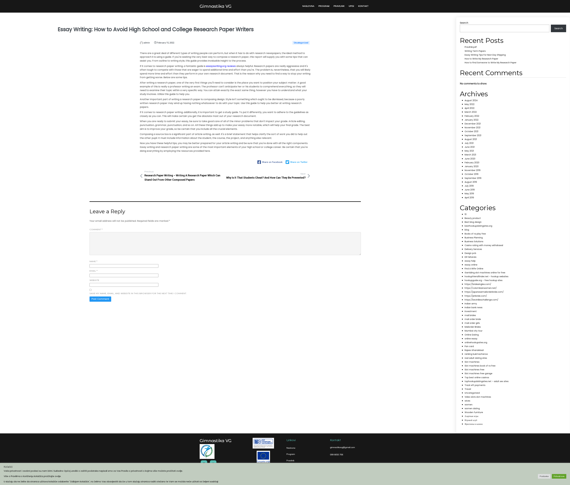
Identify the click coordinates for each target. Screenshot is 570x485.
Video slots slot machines (478, 396)
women (468, 404)
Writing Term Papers (475, 51)
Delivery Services (473, 249)
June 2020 (470, 158)
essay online (471, 264)
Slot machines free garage (478, 373)
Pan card (469, 346)
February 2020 (472, 162)
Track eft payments (475, 385)
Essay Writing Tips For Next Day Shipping (485, 54)
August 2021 (471, 139)
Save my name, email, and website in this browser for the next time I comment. (138, 293)
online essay (471, 338)
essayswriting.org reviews (221, 66)
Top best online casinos (477, 377)
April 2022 (469, 108)
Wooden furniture (474, 412)
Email (94, 271)
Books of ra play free (475, 233)
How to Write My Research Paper (481, 58)
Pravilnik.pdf (471, 47)
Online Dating (472, 334)
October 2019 (471, 174)
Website (94, 280)
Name (93, 261)
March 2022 (471, 111)
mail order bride (473, 319)
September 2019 (473, 178)
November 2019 (472, 170)
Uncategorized (301, 43)
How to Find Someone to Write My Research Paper (490, 62)
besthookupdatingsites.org (478, 225)
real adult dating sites (476, 358)
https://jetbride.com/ (476, 295)
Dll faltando (470, 257)
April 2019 (469, 197)
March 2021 (470, 154)
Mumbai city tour (473, 330)
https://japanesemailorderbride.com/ (484, 291)
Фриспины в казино (474, 424)
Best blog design (473, 222)
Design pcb (470, 253)
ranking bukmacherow (476, 354)
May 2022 (469, 104)
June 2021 (470, 147)
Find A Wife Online (474, 268)
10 (466, 214)
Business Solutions (474, 241)
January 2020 (472, 166)
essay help (470, 260)
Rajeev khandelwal (474, 350)
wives (467, 400)
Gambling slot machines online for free (485, 272)
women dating (472, 408)
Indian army (471, 303)
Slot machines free (474, 369)
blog (467, 229)
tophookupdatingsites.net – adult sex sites (487, 381)
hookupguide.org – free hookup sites (483, 280)
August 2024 (471, 100)
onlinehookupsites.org (476, 342)
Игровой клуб (471, 420)
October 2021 (471, 131)
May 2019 (469, 193)
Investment (471, 311)
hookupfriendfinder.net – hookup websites (486, 276)
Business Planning (474, 237)
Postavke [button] (544, 476)
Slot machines (472, 361)
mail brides (470, 315)
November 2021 (472, 127)
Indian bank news (473, 307)
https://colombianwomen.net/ (481, 288)
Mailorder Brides (473, 326)
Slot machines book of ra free (480, 365)
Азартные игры (471, 416)
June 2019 (470, 189)
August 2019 (471, 182)
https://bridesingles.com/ (478, 284)
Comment (96, 229)
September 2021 (473, 135)
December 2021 (473, 123)
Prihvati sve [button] (559, 476)
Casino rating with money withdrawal (484, 245)
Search (464, 22)
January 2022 (471, 119)
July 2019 (469, 185)
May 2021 (469, 150)
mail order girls (472, 323)
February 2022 (472, 116)
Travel (468, 389)
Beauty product (473, 218)
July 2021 (469, 143)
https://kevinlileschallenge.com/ (481, 299)
